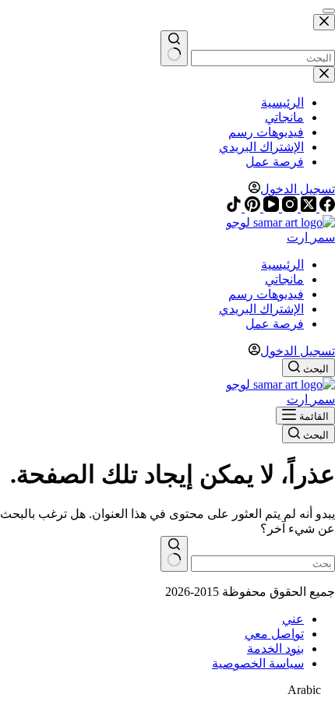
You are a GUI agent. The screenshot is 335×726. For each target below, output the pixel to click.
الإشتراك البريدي (261, 308)
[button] (167, 690)
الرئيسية (282, 264)
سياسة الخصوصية (258, 663)
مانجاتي (284, 279)
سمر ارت (311, 237)
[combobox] (263, 563)
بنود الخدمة (275, 648)
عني (293, 619)
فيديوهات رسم (266, 294)
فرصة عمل (274, 323)
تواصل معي (274, 633)
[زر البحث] (174, 554)
